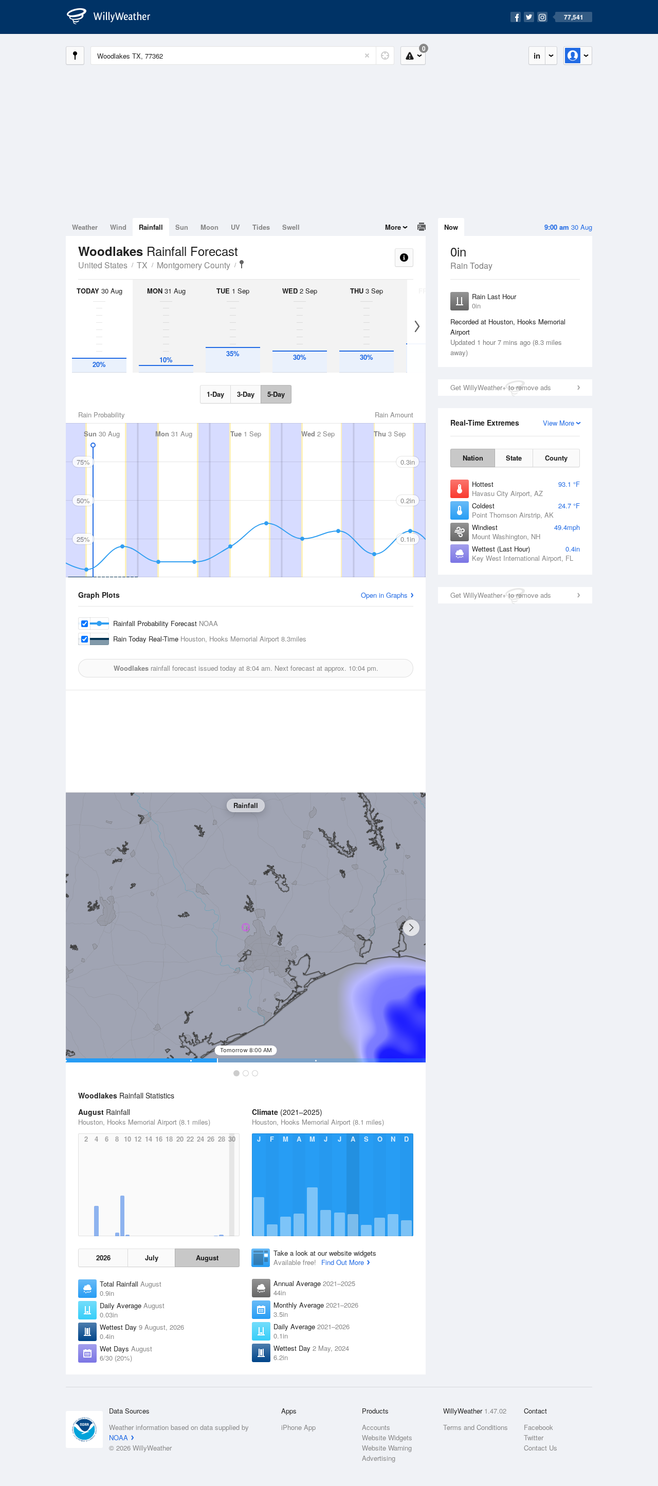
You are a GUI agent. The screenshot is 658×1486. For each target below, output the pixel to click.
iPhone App (298, 1427)
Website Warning (387, 1448)
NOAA (118, 1437)
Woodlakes (241, 264)
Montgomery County (193, 265)
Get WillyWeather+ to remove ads (500, 387)
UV (235, 227)
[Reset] (367, 55)
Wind (118, 227)
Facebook (538, 1427)
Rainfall (151, 227)
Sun (181, 227)
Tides (261, 227)
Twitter (533, 1437)
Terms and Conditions (475, 1427)
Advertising (378, 1458)
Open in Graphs (384, 595)
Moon (209, 227)
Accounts (376, 1427)
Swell (291, 227)
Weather (85, 227)
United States (102, 265)
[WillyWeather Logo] (114, 17)
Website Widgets (387, 1437)
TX (142, 265)
